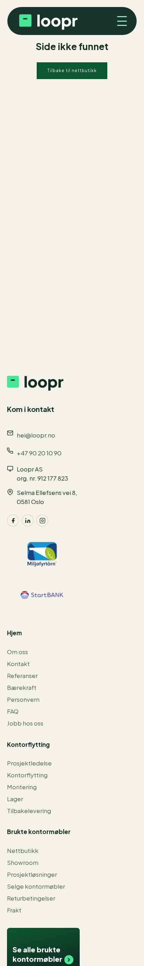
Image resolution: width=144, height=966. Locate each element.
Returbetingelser (31, 898)
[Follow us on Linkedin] (28, 520)
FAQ (13, 711)
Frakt (14, 910)
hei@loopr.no (36, 435)
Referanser (22, 675)
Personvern (23, 699)
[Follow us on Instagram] (42, 520)
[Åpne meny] (119, 21)
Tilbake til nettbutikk (72, 70)
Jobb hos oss (25, 723)
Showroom (22, 862)
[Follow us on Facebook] (13, 520)
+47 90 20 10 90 (39, 453)
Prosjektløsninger (32, 874)
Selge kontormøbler (36, 886)
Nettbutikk (22, 850)
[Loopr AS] (47, 21)
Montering (22, 787)
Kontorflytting (27, 775)
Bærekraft (21, 687)
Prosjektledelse (29, 763)
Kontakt (18, 663)
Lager (15, 799)
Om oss (17, 652)
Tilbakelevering (29, 810)
